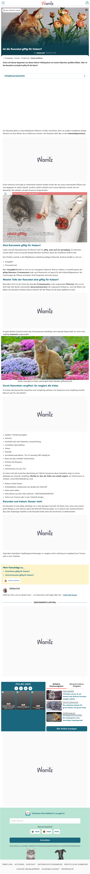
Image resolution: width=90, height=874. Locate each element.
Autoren (19, 864)
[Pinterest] (30, 688)
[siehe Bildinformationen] (86, 9)
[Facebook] (16, 688)
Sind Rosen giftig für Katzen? (17, 571)
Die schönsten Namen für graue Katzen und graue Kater (74, 706)
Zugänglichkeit (51, 869)
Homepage (9, 58)
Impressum (67, 869)
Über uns (7, 864)
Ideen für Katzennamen (70, 702)
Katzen (17, 58)
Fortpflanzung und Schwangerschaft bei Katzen (72, 714)
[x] (21, 688)
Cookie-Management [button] (28, 869)
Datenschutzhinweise (50, 864)
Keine (57, 831)
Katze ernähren (37, 58)
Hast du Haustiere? (45, 827)
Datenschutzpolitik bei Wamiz (49, 846)
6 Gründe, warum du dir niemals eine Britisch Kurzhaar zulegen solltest (74, 696)
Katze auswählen (68, 691)
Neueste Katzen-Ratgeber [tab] (76, 685)
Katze (49, 831)
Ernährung (25, 58)
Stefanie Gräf (41, 53)
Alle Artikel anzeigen (67, 728)
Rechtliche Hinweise (76, 864)
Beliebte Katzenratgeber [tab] (56, 685)
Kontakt (31, 864)
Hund (37, 831)
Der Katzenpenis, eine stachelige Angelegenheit (73, 719)
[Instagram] (26, 688)
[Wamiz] (48, 3)
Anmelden (45, 840)
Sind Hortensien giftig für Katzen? (19, 575)
